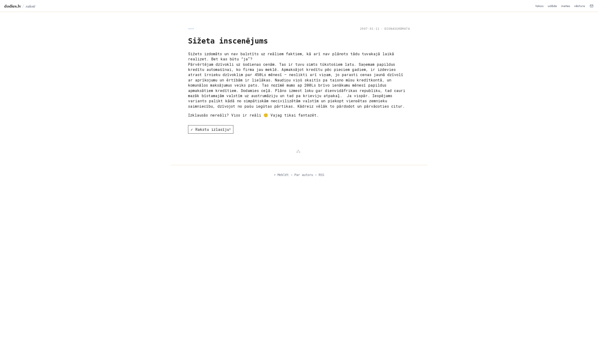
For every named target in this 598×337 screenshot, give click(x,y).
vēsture (579, 6)
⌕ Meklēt (281, 175)
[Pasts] (591, 6)
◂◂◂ (191, 28)
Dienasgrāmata (397, 28)
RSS (321, 175)
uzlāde (552, 6)
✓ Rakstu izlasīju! (211, 129)
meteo (565, 6)
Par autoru (303, 175)
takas (539, 6)
